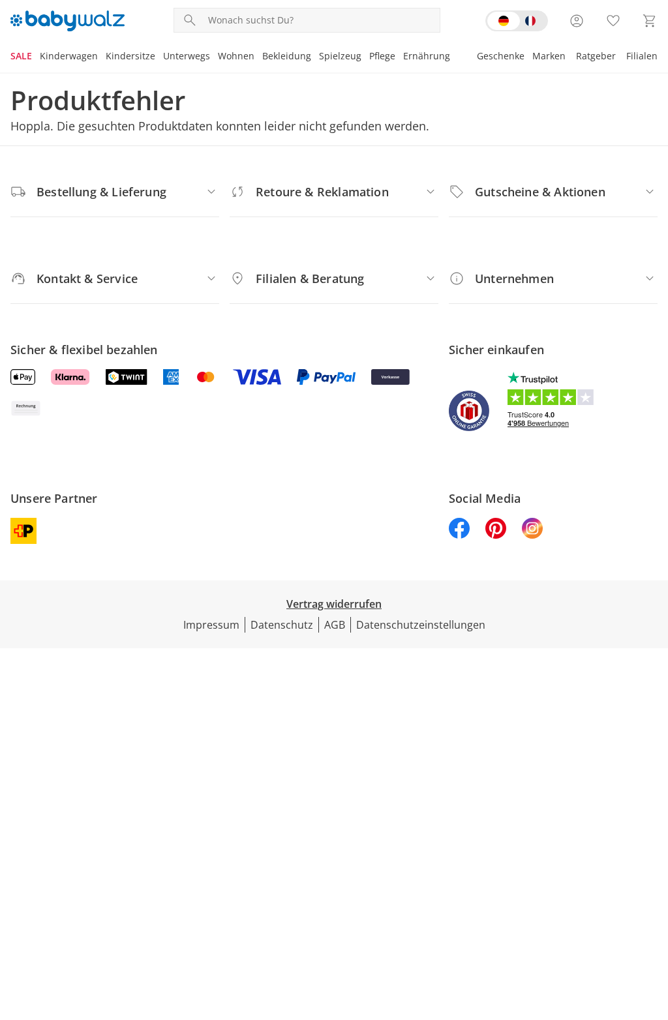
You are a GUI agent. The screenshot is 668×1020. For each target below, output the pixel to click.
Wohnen (236, 56)
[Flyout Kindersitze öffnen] (159, 57)
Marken (549, 56)
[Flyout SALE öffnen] (36, 57)
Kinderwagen (69, 56)
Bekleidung (286, 56)
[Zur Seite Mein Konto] (576, 21)
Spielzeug (340, 56)
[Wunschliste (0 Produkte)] (613, 21)
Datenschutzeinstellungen (420, 625)
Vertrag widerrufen (334, 604)
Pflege (382, 56)
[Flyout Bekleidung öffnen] (315, 57)
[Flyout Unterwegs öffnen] (214, 57)
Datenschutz (281, 625)
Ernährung (426, 56)
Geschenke (500, 56)
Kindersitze (130, 56)
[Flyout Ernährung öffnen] (454, 57)
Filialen (642, 56)
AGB (334, 625)
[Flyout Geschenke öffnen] (528, 57)
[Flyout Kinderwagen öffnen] (102, 57)
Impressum (211, 625)
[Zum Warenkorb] (650, 21)
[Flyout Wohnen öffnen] (258, 57)
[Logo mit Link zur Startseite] (67, 20)
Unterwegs (186, 56)
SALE (21, 56)
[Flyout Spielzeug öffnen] (365, 57)
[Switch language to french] (516, 21)
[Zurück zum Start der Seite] (652, 926)
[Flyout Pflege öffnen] (399, 57)
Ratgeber (596, 56)
